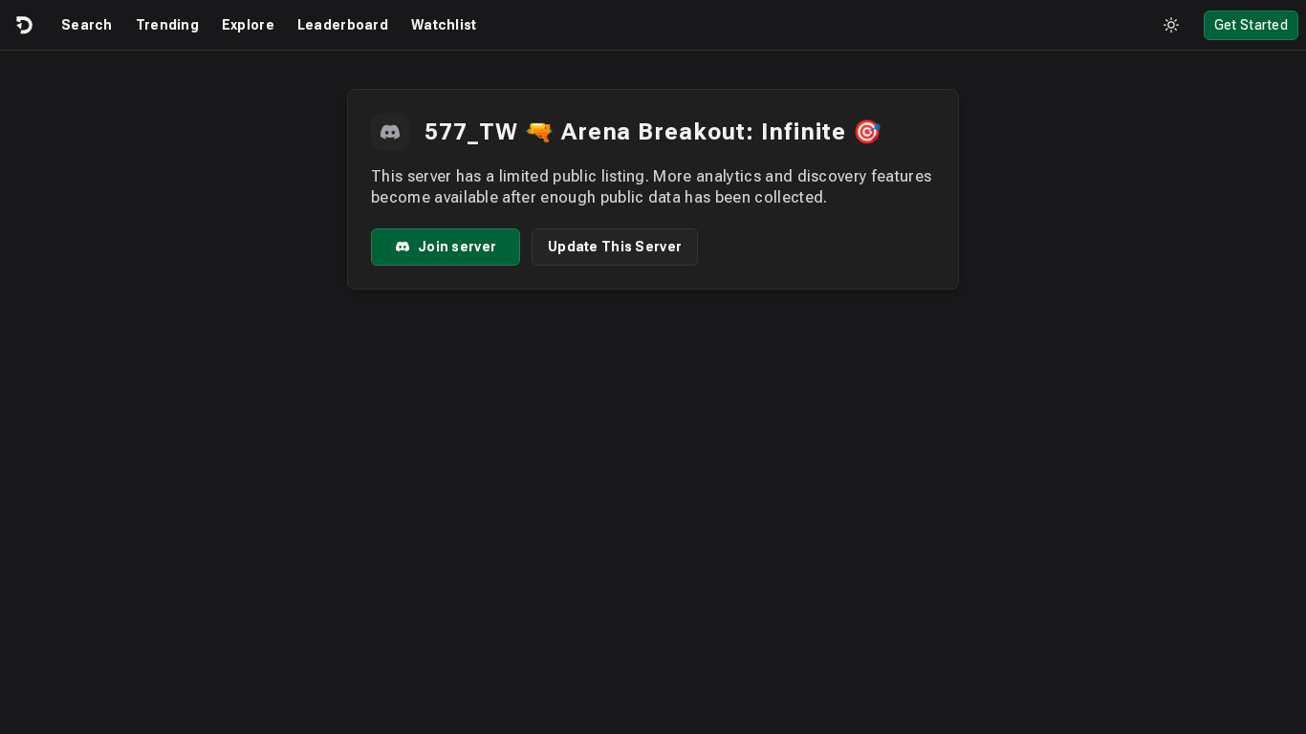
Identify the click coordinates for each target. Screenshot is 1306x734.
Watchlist (444, 24)
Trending (167, 24)
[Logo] (23, 25)
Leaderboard (342, 24)
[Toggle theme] (1171, 25)
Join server (457, 246)
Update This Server (615, 246)
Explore (248, 24)
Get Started (1251, 24)
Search (87, 24)
